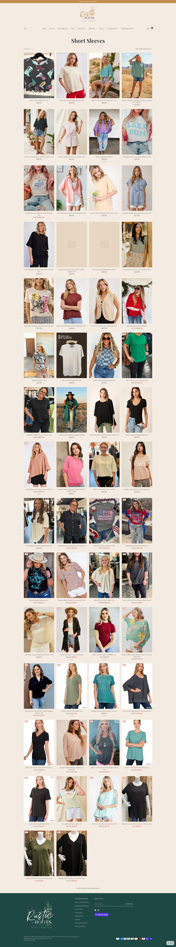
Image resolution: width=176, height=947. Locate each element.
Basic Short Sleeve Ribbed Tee (104, 655)
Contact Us (79, 916)
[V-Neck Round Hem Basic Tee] (71, 686)
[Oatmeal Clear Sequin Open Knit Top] (39, 629)
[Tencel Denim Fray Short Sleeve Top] (137, 188)
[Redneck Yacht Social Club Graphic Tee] (39, 188)
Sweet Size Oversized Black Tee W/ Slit (137, 824)
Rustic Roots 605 (40, 936)
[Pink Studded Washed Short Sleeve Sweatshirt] (71, 464)
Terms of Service (81, 923)
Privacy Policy (80, 926)
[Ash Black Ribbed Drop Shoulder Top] (137, 686)
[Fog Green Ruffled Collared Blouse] (137, 244)
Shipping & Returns (82, 906)
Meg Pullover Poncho (104, 157)
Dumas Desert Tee (39, 380)
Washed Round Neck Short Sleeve (104, 711)
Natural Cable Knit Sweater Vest (104, 326)
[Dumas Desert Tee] (39, 355)
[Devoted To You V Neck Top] (104, 575)
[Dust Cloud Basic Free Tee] (71, 355)
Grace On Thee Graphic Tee (104, 546)
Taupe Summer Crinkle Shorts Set (71, 157)
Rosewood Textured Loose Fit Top (39, 489)
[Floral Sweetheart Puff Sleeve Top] (71, 575)
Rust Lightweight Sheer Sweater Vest (72, 326)
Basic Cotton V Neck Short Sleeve (39, 767)
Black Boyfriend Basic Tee (39, 824)
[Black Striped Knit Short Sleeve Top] (39, 132)
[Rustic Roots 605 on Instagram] (98, 910)
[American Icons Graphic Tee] (137, 520)
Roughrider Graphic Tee (39, 600)
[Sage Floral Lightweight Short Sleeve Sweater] (137, 629)
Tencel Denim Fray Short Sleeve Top (137, 213)
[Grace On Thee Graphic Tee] (104, 520)
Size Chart (78, 909)
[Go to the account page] (147, 28)
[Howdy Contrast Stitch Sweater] (137, 464)
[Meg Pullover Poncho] (104, 132)
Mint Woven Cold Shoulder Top (104, 824)
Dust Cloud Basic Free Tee (72, 380)
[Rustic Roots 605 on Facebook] (95, 910)
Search (77, 919)
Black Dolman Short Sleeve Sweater (104, 435)
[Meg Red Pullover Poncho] (137, 301)
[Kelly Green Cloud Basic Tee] (137, 355)
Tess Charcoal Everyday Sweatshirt (137, 600)
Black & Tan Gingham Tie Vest (104, 269)
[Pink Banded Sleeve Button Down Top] (71, 188)
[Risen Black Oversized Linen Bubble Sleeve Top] (39, 686)
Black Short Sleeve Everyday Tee (72, 878)
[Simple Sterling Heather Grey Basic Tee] (104, 742)
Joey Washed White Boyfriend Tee (39, 546)
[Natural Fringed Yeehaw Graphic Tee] (39, 301)
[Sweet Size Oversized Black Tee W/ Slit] (137, 799)
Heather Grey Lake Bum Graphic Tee (137, 157)
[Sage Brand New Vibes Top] (71, 799)
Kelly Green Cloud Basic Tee (137, 380)
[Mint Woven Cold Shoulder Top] (104, 799)
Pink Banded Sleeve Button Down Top (71, 213)
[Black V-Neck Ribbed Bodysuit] (137, 410)
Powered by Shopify (29, 940)
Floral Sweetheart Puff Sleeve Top (72, 600)
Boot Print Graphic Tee (39, 100)
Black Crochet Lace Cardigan (71, 655)
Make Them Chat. (46, 938)
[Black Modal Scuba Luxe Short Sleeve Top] (39, 244)
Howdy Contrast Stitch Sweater (137, 489)
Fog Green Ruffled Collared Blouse (137, 269)
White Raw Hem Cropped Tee (104, 489)
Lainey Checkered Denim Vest (104, 380)
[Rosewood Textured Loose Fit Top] (39, 464)
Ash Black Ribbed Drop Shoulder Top (137, 711)
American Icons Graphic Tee (137, 546)
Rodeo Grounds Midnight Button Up (72, 546)
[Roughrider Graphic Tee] (39, 575)
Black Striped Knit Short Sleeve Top (39, 157)
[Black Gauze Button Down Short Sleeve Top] (71, 244)
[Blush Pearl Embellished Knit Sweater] (71, 742)
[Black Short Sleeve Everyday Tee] (71, 853)
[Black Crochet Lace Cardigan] (71, 629)
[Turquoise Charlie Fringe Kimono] (71, 410)
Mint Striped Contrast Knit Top (104, 100)
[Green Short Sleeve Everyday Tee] (39, 853)
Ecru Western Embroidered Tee (71, 100)
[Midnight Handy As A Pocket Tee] (39, 410)
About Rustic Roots (82, 902)
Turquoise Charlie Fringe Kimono (72, 435)
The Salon (78, 913)
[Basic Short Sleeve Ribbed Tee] (104, 629)
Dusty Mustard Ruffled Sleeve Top (104, 213)
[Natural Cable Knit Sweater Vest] (104, 301)
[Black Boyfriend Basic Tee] (39, 799)
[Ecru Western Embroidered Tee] (71, 75)
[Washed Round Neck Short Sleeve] (104, 686)
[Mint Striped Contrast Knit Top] (104, 75)
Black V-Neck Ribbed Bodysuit (137, 435)
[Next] (102, 1)
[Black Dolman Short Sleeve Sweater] (104, 410)
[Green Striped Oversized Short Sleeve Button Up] (137, 75)
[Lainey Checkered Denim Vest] (104, 355)
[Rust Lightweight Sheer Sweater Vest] (71, 301)
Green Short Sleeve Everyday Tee (39, 878)
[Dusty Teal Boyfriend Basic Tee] (137, 742)
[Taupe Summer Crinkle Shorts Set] (71, 132)
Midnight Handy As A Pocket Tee (39, 435)
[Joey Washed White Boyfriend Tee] (39, 520)
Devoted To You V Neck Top (104, 600)
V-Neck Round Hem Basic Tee (71, 711)
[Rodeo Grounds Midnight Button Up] (71, 520)
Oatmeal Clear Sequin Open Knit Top (39, 655)
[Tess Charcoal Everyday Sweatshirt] (137, 575)
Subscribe (129, 904)
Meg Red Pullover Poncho (137, 326)
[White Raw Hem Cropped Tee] (104, 464)
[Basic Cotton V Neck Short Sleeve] (39, 742)
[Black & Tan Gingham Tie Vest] (104, 244)
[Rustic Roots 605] (88, 14)
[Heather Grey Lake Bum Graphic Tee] (137, 132)
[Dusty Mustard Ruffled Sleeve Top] (104, 188)
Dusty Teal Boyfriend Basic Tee (137, 767)
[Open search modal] (25, 28)
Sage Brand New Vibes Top (72, 824)
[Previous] (74, 1)
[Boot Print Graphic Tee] (39, 75)
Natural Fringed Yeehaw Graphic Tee (39, 326)
